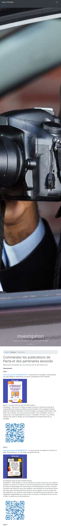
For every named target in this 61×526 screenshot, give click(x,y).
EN (6, 5)
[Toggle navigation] (57, 2)
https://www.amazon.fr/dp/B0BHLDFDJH (15, 375)
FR (2, 5)
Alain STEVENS (7, 2)
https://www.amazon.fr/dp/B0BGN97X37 (15, 450)
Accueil (6, 352)
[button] (4, 175)
